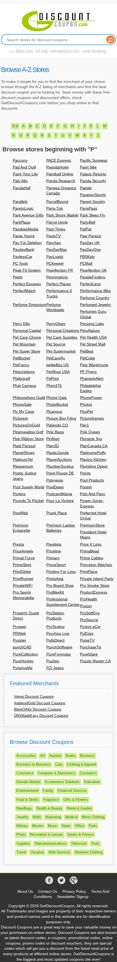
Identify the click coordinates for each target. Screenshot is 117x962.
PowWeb (20, 513)
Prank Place (56, 513)
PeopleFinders (92, 277)
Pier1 (84, 425)
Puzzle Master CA (95, 661)
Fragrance (51, 800)
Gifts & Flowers (75, 800)
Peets (18, 277)
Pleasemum (23, 466)
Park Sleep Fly (92, 215)
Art (42, 756)
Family (48, 791)
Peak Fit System (27, 270)
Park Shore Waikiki (62, 215)
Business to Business (33, 764)
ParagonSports (93, 195)
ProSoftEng (90, 613)
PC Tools (20, 263)
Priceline (53, 551)
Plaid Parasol (24, 446)
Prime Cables (91, 558)
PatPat (85, 229)
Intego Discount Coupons (34, 697)
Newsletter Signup (72, 896)
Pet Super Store (26, 351)
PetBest (86, 351)
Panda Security (93, 181)
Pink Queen (90, 432)
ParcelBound (57, 201)
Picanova (54, 411)
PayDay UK (90, 242)
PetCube (87, 358)
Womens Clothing (89, 852)
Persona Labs (92, 323)
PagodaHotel (57, 167)
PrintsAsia (54, 578)
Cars (59, 764)
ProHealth (88, 599)
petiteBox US (57, 365)
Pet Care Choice (27, 337)
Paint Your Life (25, 174)
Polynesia (54, 480)
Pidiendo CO (57, 425)
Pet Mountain (24, 344)
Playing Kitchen (93, 459)
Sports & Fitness (80, 834)
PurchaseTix (90, 647)
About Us (25, 891)
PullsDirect (55, 640)
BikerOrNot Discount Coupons (37, 709)
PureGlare (89, 654)
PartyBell (87, 222)
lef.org (42, 51)
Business (87, 756)
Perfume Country (94, 298)
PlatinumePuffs (93, 452)
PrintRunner (23, 578)
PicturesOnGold (26, 425)
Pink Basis (55, 432)
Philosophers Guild (29, 397)
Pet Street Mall (92, 344)
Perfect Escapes (27, 284)
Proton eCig (90, 626)
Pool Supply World (28, 487)
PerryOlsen (56, 323)
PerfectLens (90, 284)
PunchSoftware (59, 647)
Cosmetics (88, 773)
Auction (55, 756)
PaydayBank (23, 249)
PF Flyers (88, 371)
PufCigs (86, 633)
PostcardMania (59, 494)
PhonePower (91, 397)
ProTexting (55, 626)
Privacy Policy (74, 891)
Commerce (24, 773)
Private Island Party (96, 578)
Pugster (19, 640)
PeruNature (90, 330)
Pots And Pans (92, 494)
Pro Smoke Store (94, 585)
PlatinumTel (23, 459)
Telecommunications (50, 843)
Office (79, 826)
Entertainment (27, 791)
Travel (21, 852)
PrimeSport (56, 565)
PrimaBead (89, 551)
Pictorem (20, 418)
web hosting (94, 51)
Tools (95, 843)
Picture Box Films (61, 418)
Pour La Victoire (60, 500)
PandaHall (21, 188)
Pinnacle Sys (91, 439)
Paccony (20, 160)
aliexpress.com (64, 51)
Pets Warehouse (94, 365)
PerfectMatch (24, 290)
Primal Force (24, 558)
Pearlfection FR (59, 270)
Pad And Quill (24, 167)
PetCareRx (55, 358)
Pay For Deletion (27, 242)
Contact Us (47, 891)
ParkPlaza (21, 222)
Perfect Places (58, 284)
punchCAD (22, 647)
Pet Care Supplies (61, 337)
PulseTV (87, 640)
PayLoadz (54, 256)
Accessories (26, 756)
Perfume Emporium (29, 304)
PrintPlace (88, 571)
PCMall (86, 263)
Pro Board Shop (60, 585)
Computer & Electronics (56, 773)
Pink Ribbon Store (28, 439)
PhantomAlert (91, 378)
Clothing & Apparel (81, 764)
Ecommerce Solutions (62, 782)
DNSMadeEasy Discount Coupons (41, 716)
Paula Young (24, 236)
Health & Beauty (49, 808)
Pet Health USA (93, 337)
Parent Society (92, 201)
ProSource (89, 620)
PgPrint (52, 378)
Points (85, 473)
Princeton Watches (96, 565)
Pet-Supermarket (61, 351)
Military (22, 826)
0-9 (15, 126)
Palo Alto (20, 181)
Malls (37, 817)
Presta (18, 544)
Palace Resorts (93, 174)
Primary (53, 558)
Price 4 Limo (90, 544)
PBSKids (87, 256)
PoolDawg (55, 487)
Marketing (53, 817)
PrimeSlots (22, 565)
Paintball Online (59, 174)
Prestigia (53, 544)
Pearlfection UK (93, 270)
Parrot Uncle (57, 222)
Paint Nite (88, 167)
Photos (86, 404)
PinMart (53, 439)
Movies (38, 826)
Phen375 (54, 385)
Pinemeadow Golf (28, 432)
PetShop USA (58, 371)
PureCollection (25, 654)
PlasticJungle (57, 452)
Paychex (53, 242)
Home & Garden (79, 808)
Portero (19, 494)
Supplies (23, 843)
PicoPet (86, 411)
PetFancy (21, 365)
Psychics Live (57, 633)
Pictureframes (92, 418)
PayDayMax (56, 249)
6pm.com (24, 51)
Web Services (59, 852)
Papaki (86, 188)
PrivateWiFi (22, 585)
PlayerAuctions (59, 459)
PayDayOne (90, 249)
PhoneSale (22, 404)
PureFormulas (58, 654)
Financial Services (72, 791)
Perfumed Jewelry (95, 304)
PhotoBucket (57, 404)
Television (79, 843)
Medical (71, 817)
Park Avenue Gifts (28, 215)
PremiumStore (92, 525)
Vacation (37, 852)
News (66, 826)
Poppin (86, 487)
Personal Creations (62, 330)
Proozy (86, 606)
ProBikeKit (55, 592)
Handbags (24, 808)
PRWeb (19, 633)
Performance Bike (95, 290)
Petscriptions (24, 371)
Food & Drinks (27, 800)
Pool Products (92, 480)
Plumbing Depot (93, 466)
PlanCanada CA (93, 446)
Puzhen (52, 661)
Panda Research (60, 181)
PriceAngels (23, 551)
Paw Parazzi (90, 236)
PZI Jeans (55, 668)
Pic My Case (23, 411)
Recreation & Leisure (46, 834)
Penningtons (57, 277)
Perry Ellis (21, 323)
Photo (21, 834)
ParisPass (88, 208)
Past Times (55, 229)
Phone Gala (56, 397)
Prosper (19, 626)
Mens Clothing (93, 817)
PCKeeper (55, 263)
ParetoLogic (23, 208)
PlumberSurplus (60, 466)
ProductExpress (93, 592)
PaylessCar (22, 256)
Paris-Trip (54, 208)
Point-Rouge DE (60, 473)
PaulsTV (53, 236)
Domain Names (28, 782)
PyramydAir (23, 668)
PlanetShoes (24, 452)
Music (52, 826)
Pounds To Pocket (28, 500)
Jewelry (22, 817)
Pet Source (55, 344)
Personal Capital (27, 330)
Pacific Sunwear (93, 160)
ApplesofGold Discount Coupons (39, 703)
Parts (93, 826)
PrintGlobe (22, 571)
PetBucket (21, 358)
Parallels (20, 201)
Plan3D (52, 446)
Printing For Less (61, 571)
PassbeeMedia (25, 229)
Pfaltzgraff (21, 378)
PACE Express (58, 160)
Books (71, 756)
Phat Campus (24, 385)
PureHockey (23, 661)
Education (92, 782)
